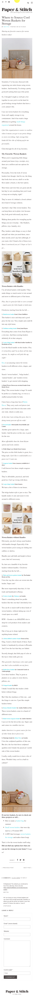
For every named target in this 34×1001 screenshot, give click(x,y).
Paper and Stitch (17, 10)
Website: (6, 931)
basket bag (20, 821)
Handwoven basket (8, 314)
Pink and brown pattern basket (12, 575)
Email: (11, 924)
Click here (16, 878)
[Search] (28, 3)
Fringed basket (7, 685)
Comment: (7, 939)
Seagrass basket (7, 463)
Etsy (3, 363)
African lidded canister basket (12, 638)
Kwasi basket (7, 425)
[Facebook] (9, 2)
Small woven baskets (12, 827)
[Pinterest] (5, 2)
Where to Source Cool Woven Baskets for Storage (16, 20)
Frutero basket (7, 596)
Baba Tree (18, 738)
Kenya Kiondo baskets (9, 708)
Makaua (16, 596)
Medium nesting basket (10, 328)
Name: (6, 916)
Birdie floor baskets (9, 669)
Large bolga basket (8, 342)
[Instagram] (2, 2)
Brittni (6, 26)
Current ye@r (8, 970)
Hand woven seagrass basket (11, 719)
